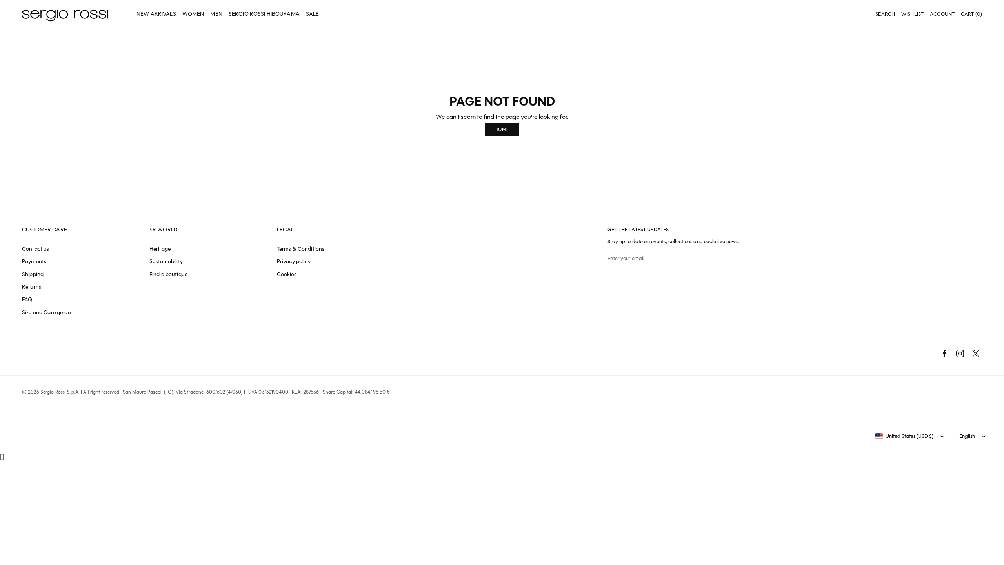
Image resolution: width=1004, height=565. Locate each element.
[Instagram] (960, 353)
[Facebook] (944, 353)
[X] (975, 353)
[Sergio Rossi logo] (65, 14)
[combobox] (904, 436)
